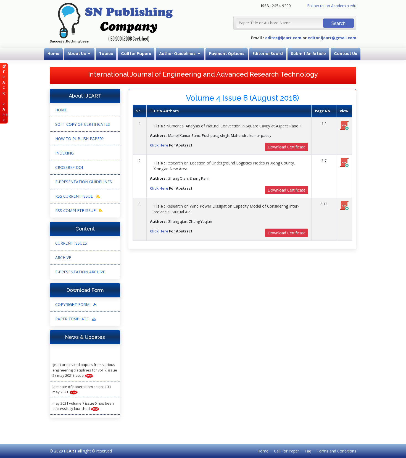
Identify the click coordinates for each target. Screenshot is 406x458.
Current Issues (71, 243)
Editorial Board (267, 53)
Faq (308, 451)
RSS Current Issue (74, 196)
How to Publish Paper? (79, 138)
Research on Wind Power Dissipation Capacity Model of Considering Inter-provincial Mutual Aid (226, 208)
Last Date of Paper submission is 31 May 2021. (81, 387)
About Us (76, 53)
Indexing (64, 153)
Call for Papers (136, 53)
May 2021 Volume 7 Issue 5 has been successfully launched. (83, 403)
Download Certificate (286, 147)
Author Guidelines (177, 53)
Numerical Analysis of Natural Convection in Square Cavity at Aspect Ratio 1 (228, 126)
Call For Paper (286, 451)
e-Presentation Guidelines (83, 181)
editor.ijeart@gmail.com (332, 37)
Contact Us (345, 53)
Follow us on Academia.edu (331, 5)
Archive (63, 257)
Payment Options (226, 53)
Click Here (159, 145)
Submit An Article (308, 53)
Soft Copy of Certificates (82, 124)
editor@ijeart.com (283, 37)
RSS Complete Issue (76, 210)
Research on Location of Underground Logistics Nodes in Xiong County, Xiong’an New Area (224, 165)
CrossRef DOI (69, 167)
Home (53, 53)
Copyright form (73, 304)
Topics (106, 53)
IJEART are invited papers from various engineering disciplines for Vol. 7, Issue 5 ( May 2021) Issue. (84, 367)
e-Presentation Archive (80, 271)
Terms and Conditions (336, 451)
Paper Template (72, 318)
